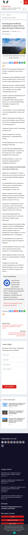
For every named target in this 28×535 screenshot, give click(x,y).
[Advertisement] (10, 458)
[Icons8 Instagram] (14, 442)
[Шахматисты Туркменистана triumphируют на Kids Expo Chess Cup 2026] (4, 412)
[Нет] (26, 529)
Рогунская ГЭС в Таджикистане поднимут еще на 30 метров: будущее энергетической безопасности (17, 420)
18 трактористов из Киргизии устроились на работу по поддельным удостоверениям (12, 496)
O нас (12, 516)
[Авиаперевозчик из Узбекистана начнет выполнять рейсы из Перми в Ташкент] (4, 405)
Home (3, 14)
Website (14, 305)
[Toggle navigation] (21, 2)
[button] (23, 9)
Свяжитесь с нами (12, 520)
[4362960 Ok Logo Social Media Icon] (17, 442)
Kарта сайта (12, 523)
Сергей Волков (5, 31)
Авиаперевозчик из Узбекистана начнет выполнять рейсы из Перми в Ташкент (17, 405)
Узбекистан (8, 14)
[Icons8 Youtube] (8, 442)
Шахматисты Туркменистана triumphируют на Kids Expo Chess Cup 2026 (16, 412)
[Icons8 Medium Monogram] (11, 442)
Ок (14, 532)
